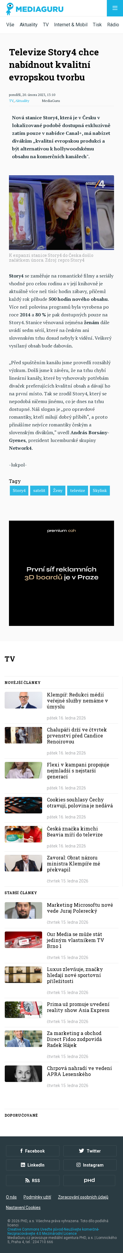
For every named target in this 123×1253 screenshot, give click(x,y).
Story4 (19, 490)
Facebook (35, 1151)
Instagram (93, 1165)
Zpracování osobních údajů (83, 1197)
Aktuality (29, 25)
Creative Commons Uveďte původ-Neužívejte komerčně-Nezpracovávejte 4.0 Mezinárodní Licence (53, 1231)
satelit (39, 490)
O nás (11, 1197)
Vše (10, 25)
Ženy (57, 490)
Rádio (113, 25)
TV (46, 25)
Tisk (97, 25)
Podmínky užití (37, 1197)
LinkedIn (35, 1165)
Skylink (100, 490)
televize (77, 490)
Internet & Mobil (70, 25)
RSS (36, 1180)
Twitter (94, 1151)
